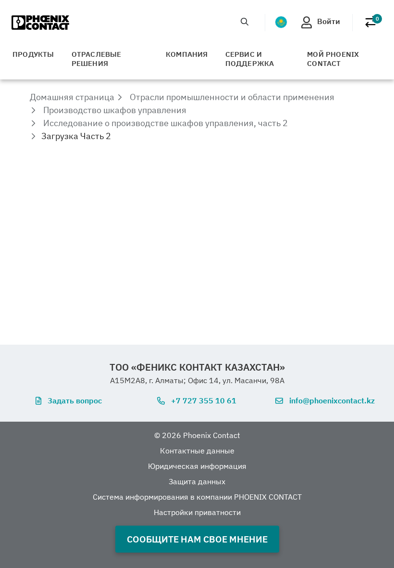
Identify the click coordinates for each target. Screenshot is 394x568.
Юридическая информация (197, 466)
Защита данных (197, 481)
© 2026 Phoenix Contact (197, 435)
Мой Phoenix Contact (333, 59)
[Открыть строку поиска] (244, 21)
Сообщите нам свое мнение (197, 539)
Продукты (33, 54)
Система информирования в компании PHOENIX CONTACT (197, 497)
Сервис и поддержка (249, 59)
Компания (187, 54)
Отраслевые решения (97, 59)
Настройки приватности (197, 512)
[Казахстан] (281, 22)
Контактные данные (197, 450)
